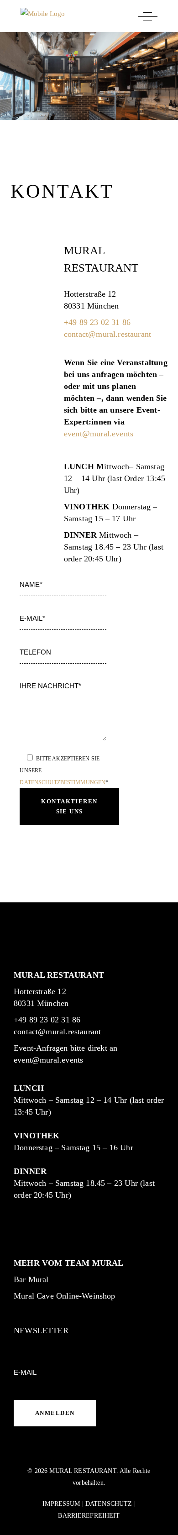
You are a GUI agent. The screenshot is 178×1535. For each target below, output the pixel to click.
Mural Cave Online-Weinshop (64, 1295)
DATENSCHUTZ (108, 1503)
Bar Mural (31, 1279)
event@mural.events (98, 433)
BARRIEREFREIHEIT (89, 1515)
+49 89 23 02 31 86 (97, 322)
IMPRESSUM (61, 1503)
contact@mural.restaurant (107, 334)
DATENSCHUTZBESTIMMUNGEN (62, 782)
